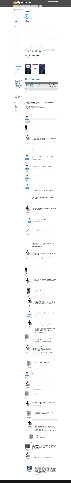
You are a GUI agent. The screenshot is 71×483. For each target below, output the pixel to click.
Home (14, 8)
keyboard (17, 69)
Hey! (15, 93)
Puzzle (16, 54)
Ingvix (25, 340)
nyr (25, 170)
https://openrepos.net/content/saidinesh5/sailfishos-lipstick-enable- (35, 49)
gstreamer (18, 67)
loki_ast (26, 180)
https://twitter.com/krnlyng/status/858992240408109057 (44, 303)
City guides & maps (17, 33)
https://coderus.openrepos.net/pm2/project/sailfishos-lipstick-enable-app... (36, 50)
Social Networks (17, 42)
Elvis (15, 109)
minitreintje (28, 316)
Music (16, 36)
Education (16, 53)
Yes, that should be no (17, 88)
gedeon (26, 190)
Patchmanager (17, 72)
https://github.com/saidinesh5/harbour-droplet (35, 44)
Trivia (16, 57)
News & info (16, 38)
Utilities (16, 46)
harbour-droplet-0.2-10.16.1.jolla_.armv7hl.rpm (32, 86)
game (15, 67)
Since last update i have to (18, 96)
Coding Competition (17, 27)
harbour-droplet (38, 79)
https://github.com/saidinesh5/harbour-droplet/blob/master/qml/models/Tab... (43, 349)
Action (16, 49)
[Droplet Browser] (28, 74)
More (21, 75)
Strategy (16, 56)
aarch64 (15, 66)
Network (16, 37)
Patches (16, 39)
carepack (26, 377)
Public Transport (17, 41)
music (21, 69)
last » (44, 476)
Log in (50, 112)
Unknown (16, 45)
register (52, 112)
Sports (16, 43)
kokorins (16, 106)
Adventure (16, 50)
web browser (33, 79)
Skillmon (26, 448)
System (16, 44)
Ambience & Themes (18, 31)
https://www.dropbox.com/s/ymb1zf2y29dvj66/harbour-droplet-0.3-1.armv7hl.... (45, 430)
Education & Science (18, 34)
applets (26, 79)
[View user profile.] (27, 120)
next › (42, 476)
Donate (26, 61)
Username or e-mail (16, 12)
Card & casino (17, 52)
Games (15, 47)
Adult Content (17, 30)
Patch (15, 71)
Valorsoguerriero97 (27, 121)
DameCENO (26, 131)
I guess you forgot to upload (18, 94)
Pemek (15, 108)
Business (16, 32)
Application (16, 29)
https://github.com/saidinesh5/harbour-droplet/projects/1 (37, 46)
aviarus (15, 105)
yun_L (15, 111)
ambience (19, 66)
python (15, 74)
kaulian (16, 110)
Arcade (16, 51)
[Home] (22, 2)
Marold (26, 160)
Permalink (26, 133)
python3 (19, 74)
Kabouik (26, 233)
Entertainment (17, 35)
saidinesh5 (27, 211)
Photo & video (17, 40)
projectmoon (16, 107)
